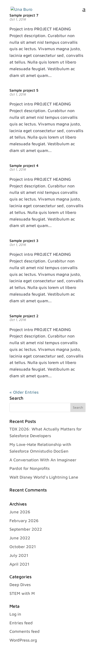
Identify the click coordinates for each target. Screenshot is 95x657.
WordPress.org (23, 640)
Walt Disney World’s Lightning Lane (43, 477)
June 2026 (19, 511)
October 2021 (22, 546)
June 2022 (19, 537)
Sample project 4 (24, 165)
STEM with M (22, 593)
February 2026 (24, 520)
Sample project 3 (23, 240)
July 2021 (18, 555)
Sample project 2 (23, 316)
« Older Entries (24, 392)
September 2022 (25, 529)
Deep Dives (20, 584)
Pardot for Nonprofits (29, 468)
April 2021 (19, 564)
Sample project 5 (23, 90)
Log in (15, 614)
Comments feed (24, 631)
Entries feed (21, 622)
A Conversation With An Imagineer (42, 459)
